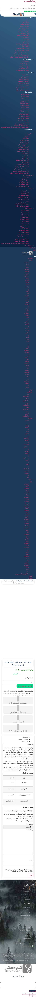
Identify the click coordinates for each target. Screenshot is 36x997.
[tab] (16, 737)
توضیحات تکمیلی (23, 739)
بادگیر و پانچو (25, 74)
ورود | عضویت (18, 976)
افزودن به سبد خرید (25, 686)
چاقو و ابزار (25, 46)
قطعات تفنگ (28, 92)
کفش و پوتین (25, 77)
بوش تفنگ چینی (16, 695)
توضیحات (25, 737)
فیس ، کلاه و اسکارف (22, 87)
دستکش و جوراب (23, 83)
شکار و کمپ (28, 17)
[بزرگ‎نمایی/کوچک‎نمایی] (23, 994)
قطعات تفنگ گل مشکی (21, 125)
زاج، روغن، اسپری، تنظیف (21, 55)
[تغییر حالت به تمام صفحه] (27, 994)
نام (32, 853)
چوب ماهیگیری (24, 66)
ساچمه (26, 20)
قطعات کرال (25, 96)
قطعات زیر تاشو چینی (22, 123)
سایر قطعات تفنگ (23, 120)
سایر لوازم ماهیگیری (22, 70)
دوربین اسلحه (24, 24)
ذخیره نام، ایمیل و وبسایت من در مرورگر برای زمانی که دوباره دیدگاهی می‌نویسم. (19, 870)
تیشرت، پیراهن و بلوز (22, 90)
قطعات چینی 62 (24, 116)
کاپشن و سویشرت (23, 85)
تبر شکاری (25, 41)
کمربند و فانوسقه (23, 81)
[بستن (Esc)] (34, 994)
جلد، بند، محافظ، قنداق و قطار (19, 57)
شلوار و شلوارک (24, 79)
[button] (35, 3)
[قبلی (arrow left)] (34, 996)
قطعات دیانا (25, 98)
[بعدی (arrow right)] (30, 996)
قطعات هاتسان (24, 114)
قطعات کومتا (24, 105)
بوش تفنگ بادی (26, 695)
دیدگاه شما (29, 830)
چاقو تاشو (26, 39)
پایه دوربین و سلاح (23, 33)
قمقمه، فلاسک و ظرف (22, 50)
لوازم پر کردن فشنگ (22, 44)
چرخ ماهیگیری (24, 63)
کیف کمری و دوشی (23, 35)
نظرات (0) (25, 741)
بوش (23, 693)
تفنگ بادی (26, 22)
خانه (32, 581)
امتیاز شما (29, 824)
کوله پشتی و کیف (23, 31)
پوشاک (30, 72)
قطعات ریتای (24, 107)
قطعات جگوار (24, 109)
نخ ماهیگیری (25, 61)
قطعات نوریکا (24, 103)
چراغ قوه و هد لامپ (23, 48)
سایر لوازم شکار (24, 28)
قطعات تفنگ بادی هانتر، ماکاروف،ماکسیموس (15, 127)
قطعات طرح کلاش (23, 118)
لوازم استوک (28, 129)
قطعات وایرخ (24, 101)
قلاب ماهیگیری (24, 68)
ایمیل (31, 860)
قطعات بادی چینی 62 (23, 581)
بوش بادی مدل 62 (15, 693)
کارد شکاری (25, 37)
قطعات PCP (25, 112)
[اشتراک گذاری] (30, 994)
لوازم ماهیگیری (27, 59)
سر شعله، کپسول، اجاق (21, 52)
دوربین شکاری (24, 26)
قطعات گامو (25, 94)
